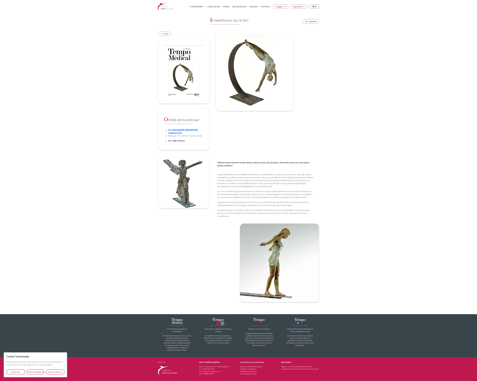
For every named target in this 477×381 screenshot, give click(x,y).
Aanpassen (15, 372)
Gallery (253, 6)
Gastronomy (239, 6)
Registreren (297, 7)
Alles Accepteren (55, 372)
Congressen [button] (196, 6)
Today (226, 6)
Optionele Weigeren (36, 372)
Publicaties (213, 6)
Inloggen (279, 7)
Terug (165, 34)
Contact (266, 6)
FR (315, 7)
